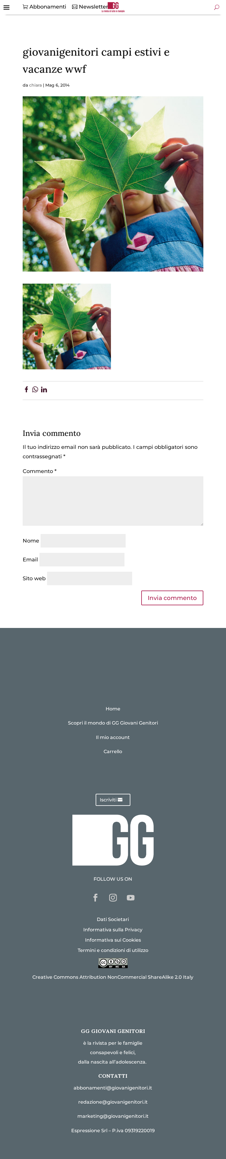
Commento (39, 471)
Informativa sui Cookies (113, 940)
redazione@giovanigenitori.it (113, 1102)
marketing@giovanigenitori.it (113, 1116)
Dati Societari (113, 919)
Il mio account (113, 737)
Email (30, 559)
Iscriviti (108, 800)
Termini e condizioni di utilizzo (113, 950)
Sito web (34, 578)
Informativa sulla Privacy (112, 930)
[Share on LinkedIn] (44, 390)
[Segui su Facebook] (95, 897)
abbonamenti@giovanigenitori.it (113, 1088)
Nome (31, 541)
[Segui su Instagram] (113, 897)
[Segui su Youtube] (130, 897)
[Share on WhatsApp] (35, 390)
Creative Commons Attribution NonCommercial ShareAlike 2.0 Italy (112, 977)
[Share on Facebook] (26, 390)
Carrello (113, 751)
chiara (35, 85)
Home (113, 709)
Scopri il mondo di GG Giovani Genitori (113, 723)
